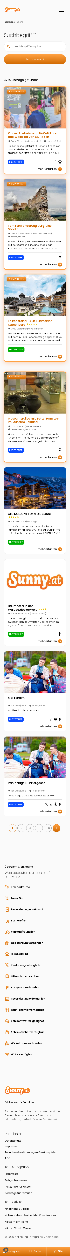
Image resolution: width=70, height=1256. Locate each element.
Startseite (10, 22)
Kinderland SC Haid (17, 1208)
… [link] (39, 828)
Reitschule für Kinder (18, 1186)
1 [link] (12, 828)
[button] (6, 1250)
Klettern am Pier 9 (16, 1221)
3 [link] (30, 828)
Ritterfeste (12, 1173)
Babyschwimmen (16, 1180)
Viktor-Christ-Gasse (18, 1228)
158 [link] (48, 828)
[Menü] (61, 10)
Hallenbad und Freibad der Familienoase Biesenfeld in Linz (30, 1215)
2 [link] (21, 828)
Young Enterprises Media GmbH (40, 1237)
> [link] (56, 828)
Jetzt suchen (35, 59)
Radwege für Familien (18, 1193)
